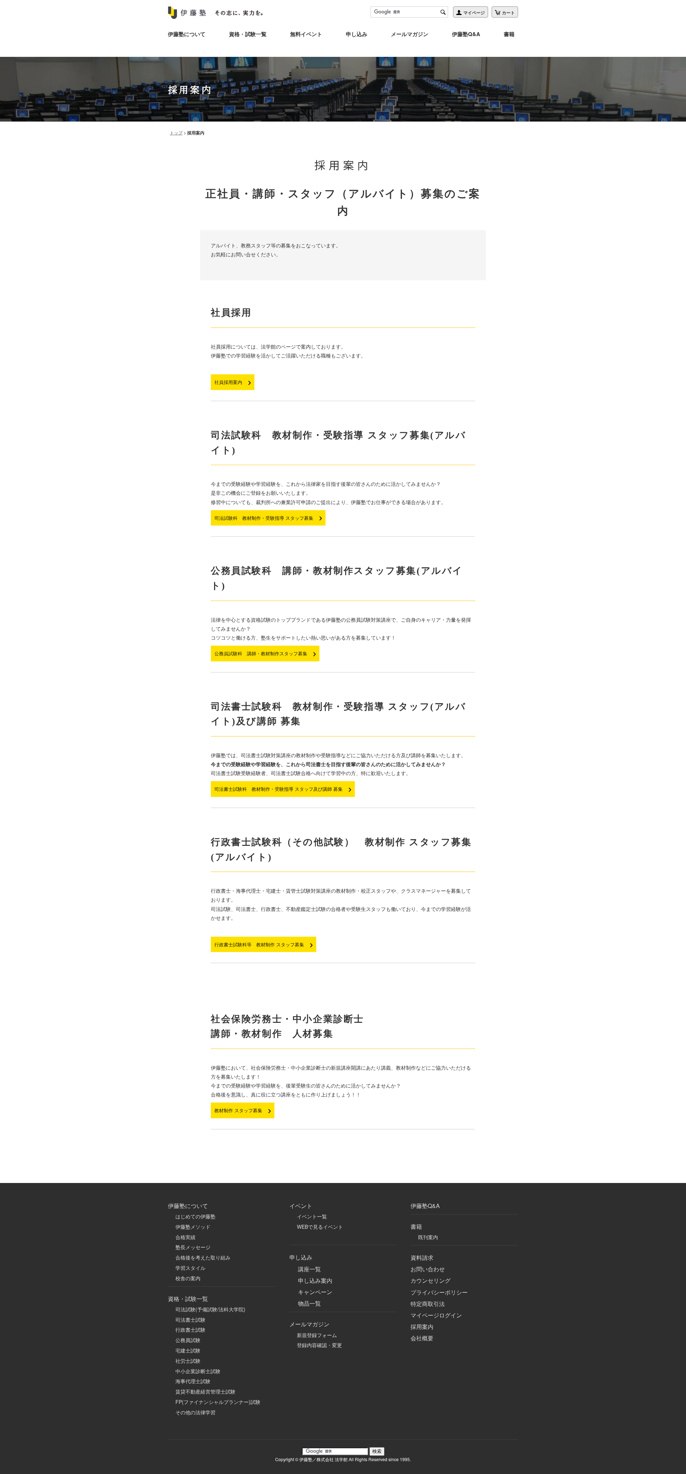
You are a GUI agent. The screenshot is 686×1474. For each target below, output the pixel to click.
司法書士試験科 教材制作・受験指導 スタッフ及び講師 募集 (279, 788)
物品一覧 (309, 1303)
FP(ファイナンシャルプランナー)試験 (217, 1401)
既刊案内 (428, 1237)
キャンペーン (315, 1292)
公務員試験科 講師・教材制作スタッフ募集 (261, 653)
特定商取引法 (428, 1304)
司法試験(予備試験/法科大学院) (210, 1309)
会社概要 (422, 1338)
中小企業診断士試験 (197, 1371)
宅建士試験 (187, 1350)
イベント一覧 (312, 1216)
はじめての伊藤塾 (195, 1216)
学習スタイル (190, 1267)
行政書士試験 (190, 1329)
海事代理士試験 (192, 1381)
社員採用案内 (229, 382)
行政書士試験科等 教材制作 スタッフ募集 (259, 944)
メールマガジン (409, 34)
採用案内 (422, 1326)
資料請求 (422, 1257)
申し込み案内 (315, 1280)
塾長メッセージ (192, 1247)
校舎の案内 (187, 1278)
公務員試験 (187, 1340)
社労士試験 (187, 1360)
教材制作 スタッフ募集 (239, 1110)
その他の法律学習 (195, 1412)
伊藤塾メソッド (192, 1226)
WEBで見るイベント (320, 1226)
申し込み (356, 34)
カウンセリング (431, 1280)
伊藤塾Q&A (466, 34)
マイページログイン (436, 1315)
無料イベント (306, 34)
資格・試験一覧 (248, 34)
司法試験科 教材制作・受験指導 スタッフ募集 (264, 517)
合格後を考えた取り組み (202, 1257)
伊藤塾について (186, 34)
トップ (176, 132)
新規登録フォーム (317, 1335)
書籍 (509, 34)
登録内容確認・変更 (319, 1345)
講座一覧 (309, 1269)
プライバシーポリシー (439, 1292)
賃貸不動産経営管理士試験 (205, 1391)
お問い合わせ (428, 1269)
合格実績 (185, 1237)
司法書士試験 (190, 1319)
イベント (300, 1206)
